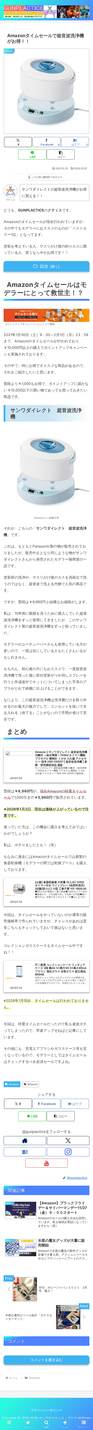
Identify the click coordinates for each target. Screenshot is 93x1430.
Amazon (14, 1084)
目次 (44, 266)
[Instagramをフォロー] (68, 1151)
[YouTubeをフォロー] (46, 1163)
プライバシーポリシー (46, 1410)
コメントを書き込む (46, 1360)
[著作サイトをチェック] (25, 1140)
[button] (61, 154)
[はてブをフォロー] (25, 1151)
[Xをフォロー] (68, 1140)
